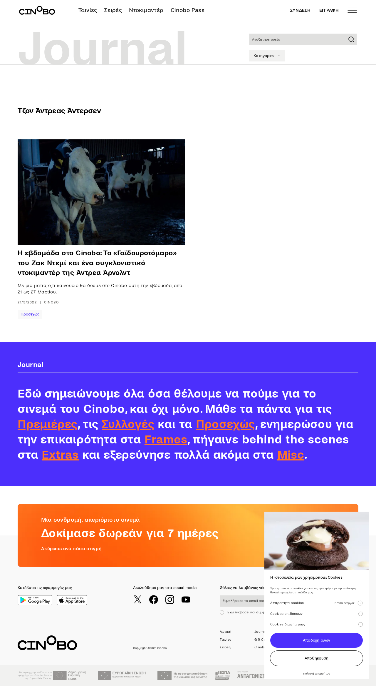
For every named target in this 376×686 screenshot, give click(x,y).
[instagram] (169, 599)
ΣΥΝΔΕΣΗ (300, 10)
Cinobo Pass (187, 10)
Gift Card (261, 640)
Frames (166, 439)
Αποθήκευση (317, 658)
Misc (290, 455)
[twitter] (137, 599)
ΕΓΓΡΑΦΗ (329, 10)
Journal (260, 632)
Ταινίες (87, 10)
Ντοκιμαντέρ (146, 10)
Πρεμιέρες (48, 424)
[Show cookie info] (360, 603)
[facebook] (153, 599)
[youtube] (186, 599)
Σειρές (113, 10)
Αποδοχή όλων (316, 640)
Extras (60, 455)
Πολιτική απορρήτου (316, 673)
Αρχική (225, 632)
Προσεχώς (30, 314)
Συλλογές (128, 424)
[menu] (352, 10)
